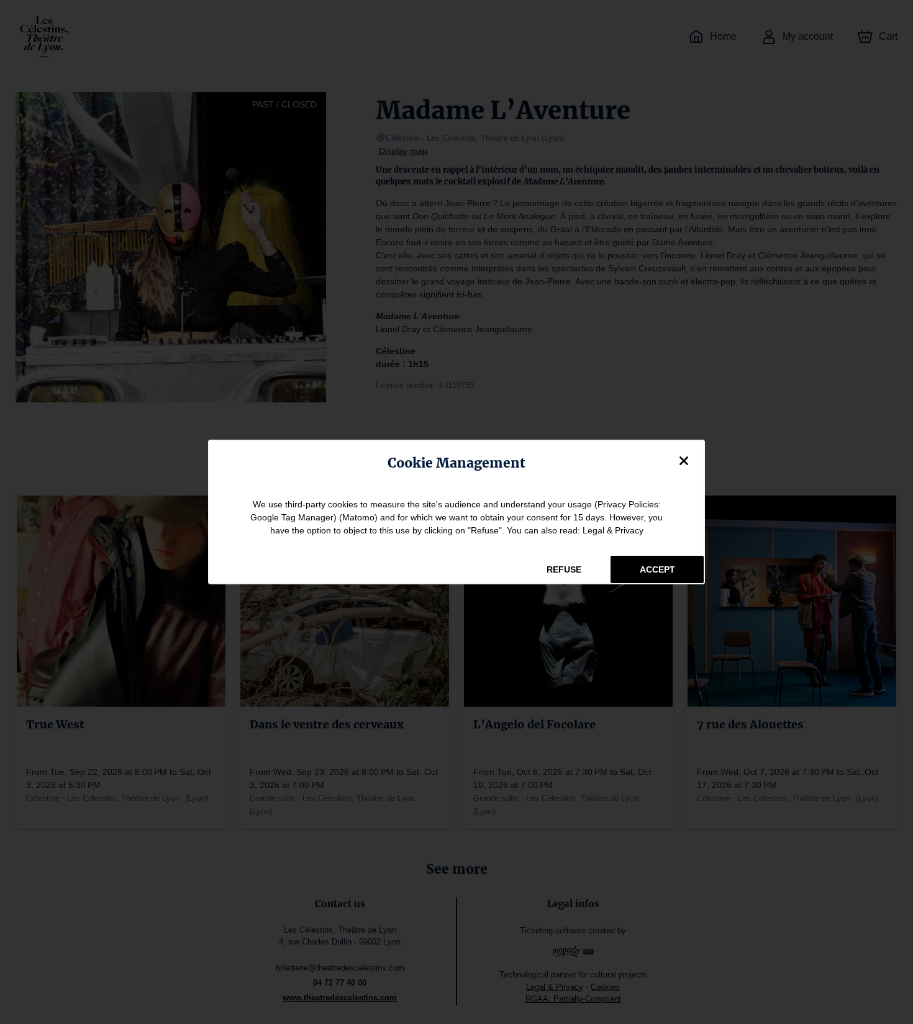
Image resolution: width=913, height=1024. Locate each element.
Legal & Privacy (613, 530)
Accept (657, 569)
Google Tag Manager (292, 517)
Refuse (564, 569)
